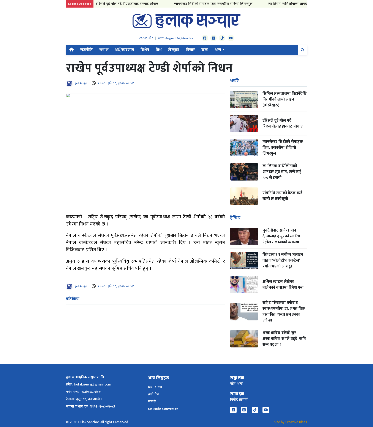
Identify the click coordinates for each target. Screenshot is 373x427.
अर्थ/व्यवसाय (124, 50)
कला (205, 50)
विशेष (145, 50)
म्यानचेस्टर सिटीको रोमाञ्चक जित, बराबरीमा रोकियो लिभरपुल (206, 4)
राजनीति (86, 50)
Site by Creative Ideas (290, 422)
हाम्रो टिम (153, 394)
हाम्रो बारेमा (155, 387)
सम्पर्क (152, 402)
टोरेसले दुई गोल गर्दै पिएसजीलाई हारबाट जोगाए (119, 4)
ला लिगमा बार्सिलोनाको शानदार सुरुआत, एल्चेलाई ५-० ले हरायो (303, 4)
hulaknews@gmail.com (92, 384)
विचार (190, 50)
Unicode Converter (163, 409)
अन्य (218, 50)
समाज (104, 50)
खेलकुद (173, 50)
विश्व (159, 50)
